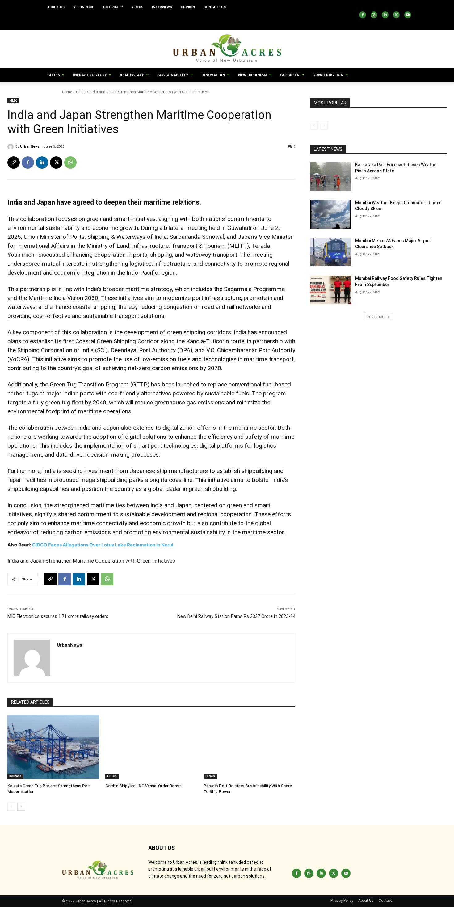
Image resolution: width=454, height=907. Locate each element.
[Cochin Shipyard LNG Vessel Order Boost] (151, 747)
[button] (311, 22)
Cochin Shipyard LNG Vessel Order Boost (143, 785)
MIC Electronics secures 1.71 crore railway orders (57, 616)
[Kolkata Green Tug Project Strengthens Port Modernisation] (53, 747)
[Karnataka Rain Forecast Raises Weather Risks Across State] (330, 176)
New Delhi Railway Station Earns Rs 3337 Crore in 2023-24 (236, 616)
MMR (13, 100)
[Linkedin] (385, 14)
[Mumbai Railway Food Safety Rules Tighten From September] (330, 290)
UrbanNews (30, 147)
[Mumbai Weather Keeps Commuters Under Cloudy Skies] (330, 214)
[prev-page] (11, 807)
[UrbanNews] (11, 147)
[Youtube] (407, 14)
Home (67, 92)
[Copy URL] (13, 162)
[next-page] (21, 807)
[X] (396, 14)
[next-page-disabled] (324, 126)
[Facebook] (362, 14)
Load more (376, 316)
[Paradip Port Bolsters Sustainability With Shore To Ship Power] (249, 747)
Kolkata (15, 776)
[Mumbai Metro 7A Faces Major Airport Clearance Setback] (330, 252)
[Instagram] (374, 14)
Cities (81, 92)
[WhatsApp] (70, 162)
